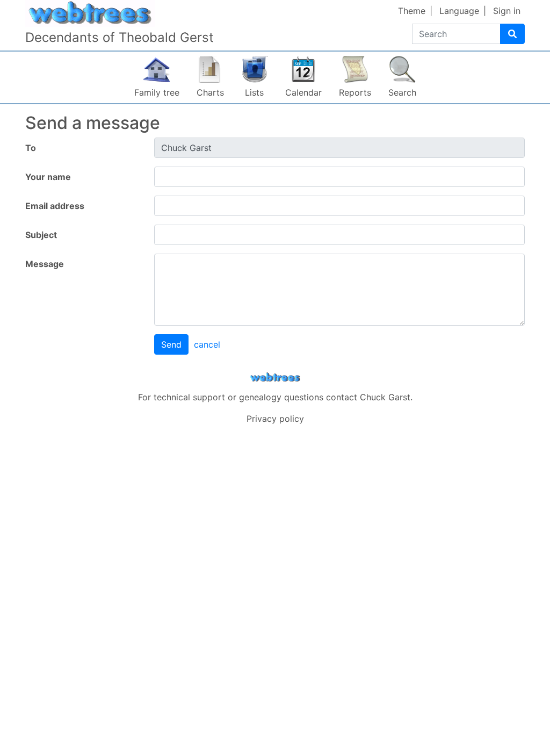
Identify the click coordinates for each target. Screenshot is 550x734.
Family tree (156, 92)
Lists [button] (254, 92)
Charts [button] (210, 92)
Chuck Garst (385, 397)
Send (171, 344)
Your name (48, 176)
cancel (207, 344)
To (30, 147)
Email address (54, 205)
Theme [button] (411, 10)
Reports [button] (355, 92)
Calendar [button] (303, 92)
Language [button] (459, 10)
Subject (41, 234)
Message (44, 263)
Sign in (506, 10)
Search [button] (402, 92)
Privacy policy (275, 418)
